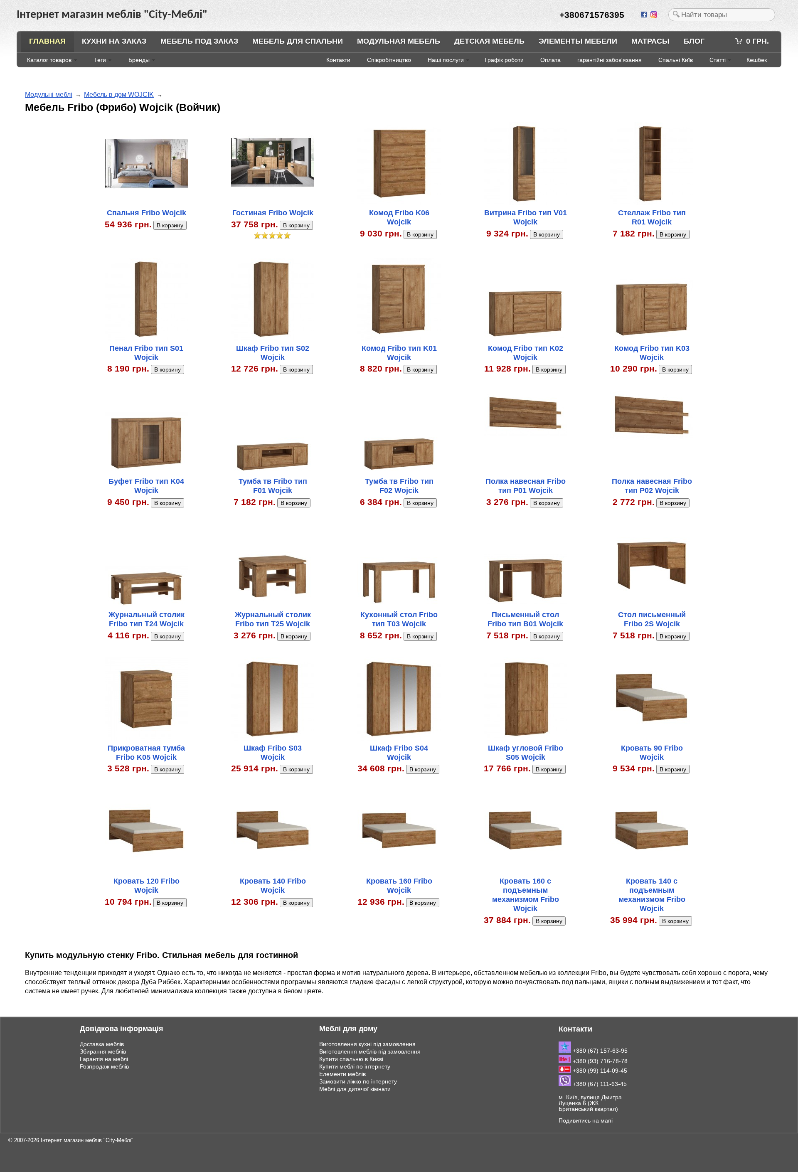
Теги (100, 60)
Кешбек (756, 60)
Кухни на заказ (114, 41)
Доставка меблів (102, 1044)
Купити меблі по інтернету (354, 1066)
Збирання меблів (103, 1051)
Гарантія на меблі (104, 1059)
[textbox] (721, 14)
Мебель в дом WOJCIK (119, 94)
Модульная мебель (398, 41)
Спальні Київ (675, 60)
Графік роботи (504, 60)
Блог (694, 41)
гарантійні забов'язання (609, 60)
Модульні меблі (48, 94)
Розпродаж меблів (104, 1066)
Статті (717, 60)
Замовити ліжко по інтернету (358, 1081)
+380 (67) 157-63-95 (599, 1050)
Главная (47, 41)
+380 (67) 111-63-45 (599, 1084)
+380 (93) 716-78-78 (599, 1061)
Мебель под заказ (199, 41)
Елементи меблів (342, 1074)
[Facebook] (644, 15)
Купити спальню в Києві (351, 1059)
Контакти (338, 60)
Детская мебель (489, 41)
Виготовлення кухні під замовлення (367, 1044)
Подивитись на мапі (586, 1120)
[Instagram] (654, 15)
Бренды (139, 60)
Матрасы (650, 41)
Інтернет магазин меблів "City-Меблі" (87, 1140)
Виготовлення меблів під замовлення (370, 1051)
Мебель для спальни (297, 41)
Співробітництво (389, 60)
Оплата (550, 60)
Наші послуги (446, 60)
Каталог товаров (49, 60)
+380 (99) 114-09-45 (599, 1070)
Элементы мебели (578, 41)
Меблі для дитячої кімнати (355, 1089)
